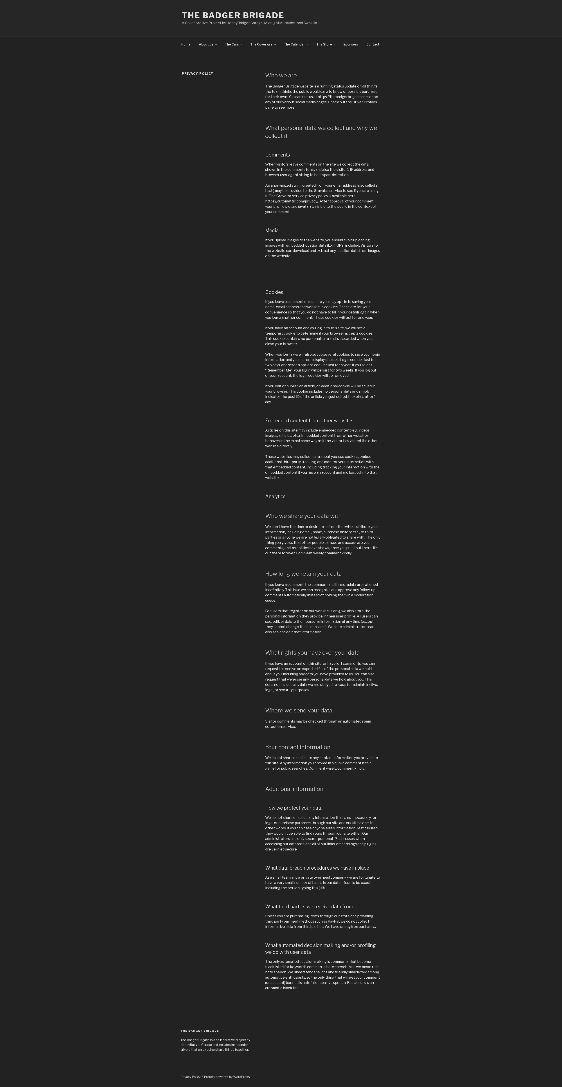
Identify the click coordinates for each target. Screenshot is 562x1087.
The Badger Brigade (233, 15)
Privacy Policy (190, 1077)
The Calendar (294, 44)
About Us (206, 44)
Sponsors (350, 44)
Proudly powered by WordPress (227, 1077)
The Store (324, 44)
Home (186, 44)
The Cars (232, 44)
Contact (372, 44)
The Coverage (261, 44)
